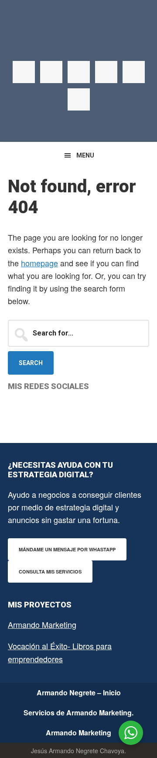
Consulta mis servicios (50, 571)
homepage (39, 262)
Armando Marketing (42, 624)
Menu (85, 155)
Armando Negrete (78, 43)
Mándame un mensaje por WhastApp (67, 549)
